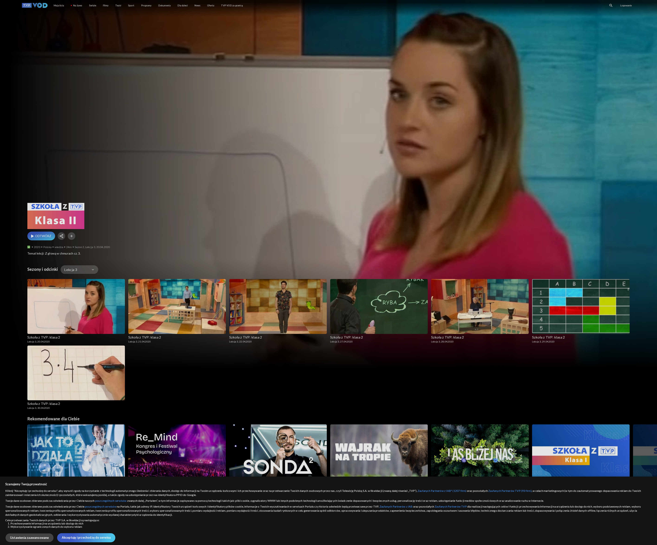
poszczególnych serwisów (111, 500)
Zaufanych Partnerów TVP (451, 506)
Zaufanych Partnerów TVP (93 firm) (510, 490)
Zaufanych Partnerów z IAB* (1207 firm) (442, 490)
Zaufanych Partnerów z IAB (396, 506)
